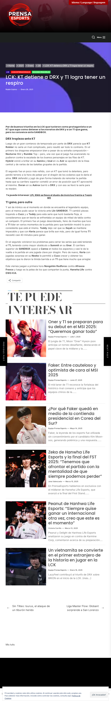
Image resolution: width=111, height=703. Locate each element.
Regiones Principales (41, 72)
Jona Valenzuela (55, 481)
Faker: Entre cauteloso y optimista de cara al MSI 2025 (73, 370)
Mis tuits (10, 644)
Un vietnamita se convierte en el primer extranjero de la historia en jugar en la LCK (75, 557)
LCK (7, 72)
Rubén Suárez (11, 89)
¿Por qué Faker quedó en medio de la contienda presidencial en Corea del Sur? (74, 416)
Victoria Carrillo (54, 528)
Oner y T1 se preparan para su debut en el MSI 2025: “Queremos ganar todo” (75, 326)
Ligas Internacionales (20, 72)
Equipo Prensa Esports (57, 337)
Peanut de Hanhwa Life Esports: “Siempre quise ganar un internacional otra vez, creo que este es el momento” (74, 513)
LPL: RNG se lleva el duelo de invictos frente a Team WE (61, 196)
